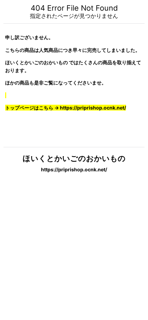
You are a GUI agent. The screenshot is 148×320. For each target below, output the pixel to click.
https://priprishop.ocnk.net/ (74, 169)
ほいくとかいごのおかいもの (74, 158)
